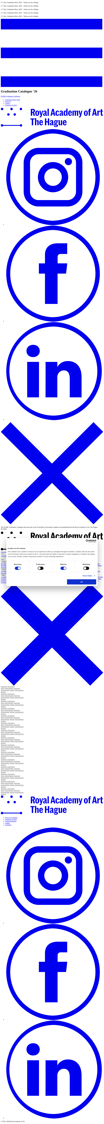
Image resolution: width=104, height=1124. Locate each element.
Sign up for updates (11, 817)
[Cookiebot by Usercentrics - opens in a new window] (87, 541)
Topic (3, 575)
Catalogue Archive (11, 105)
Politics (3, 581)
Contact (7, 103)
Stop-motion (5, 573)
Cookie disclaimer (10, 821)
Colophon (8, 825)
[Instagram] (54, 224)
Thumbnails (4, 556)
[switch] (40, 568)
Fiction (3, 579)
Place (99, 579)
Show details (87, 576)
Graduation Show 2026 (12, 100)
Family (101, 577)
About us (8, 101)
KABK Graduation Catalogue (10, 96)
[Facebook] (54, 321)
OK (81, 582)
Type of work (5, 569)
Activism (4, 577)
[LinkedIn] (54, 419)
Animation (4, 571)
